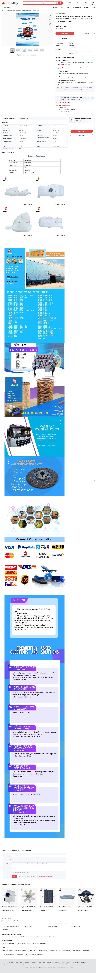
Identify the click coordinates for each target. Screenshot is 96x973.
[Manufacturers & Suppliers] (10, 3)
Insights (86, 962)
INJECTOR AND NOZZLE (7, 924)
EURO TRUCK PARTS (76, 926)
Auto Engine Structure (26, 10)
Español (17, 964)
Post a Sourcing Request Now (44, 876)
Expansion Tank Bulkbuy (37, 954)
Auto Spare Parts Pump (22, 954)
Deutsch (45, 964)
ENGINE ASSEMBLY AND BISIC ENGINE (57, 924)
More (3, 957)
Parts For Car (32, 950)
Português (23, 964)
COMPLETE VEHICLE (53, 926)
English (12, 964)
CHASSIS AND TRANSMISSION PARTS (10, 926)
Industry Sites (57, 962)
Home (3, 10)
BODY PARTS (74, 924)
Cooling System (36, 10)
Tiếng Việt (82, 964)
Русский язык (34, 964)
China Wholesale (41, 962)
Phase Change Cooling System (39, 943)
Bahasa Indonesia (89, 964)
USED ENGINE (5, 929)
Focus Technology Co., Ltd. (38, 967)
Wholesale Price (50, 962)
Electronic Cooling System (9, 943)
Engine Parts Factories (20, 950)
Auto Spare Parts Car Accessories (81, 950)
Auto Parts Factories (7, 950)
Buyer (61, 7)
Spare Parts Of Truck (55, 950)
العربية (56, 964)
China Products (19, 962)
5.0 (76, 120)
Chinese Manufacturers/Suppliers (30, 962)
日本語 (64, 964)
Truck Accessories (42, 950)
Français (28, 964)
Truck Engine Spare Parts (8, 954)
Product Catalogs (22, 921)
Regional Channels (66, 962)
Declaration (63, 967)
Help (68, 7)
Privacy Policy (70, 967)
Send (14, 876)
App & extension (77, 7)
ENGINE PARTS (28, 926)
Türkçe (77, 964)
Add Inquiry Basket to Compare (27, 55)
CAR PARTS (27, 924)
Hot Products (11, 962)
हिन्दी (68, 964)
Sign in (92, 4)
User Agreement (56, 967)
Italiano (40, 964)
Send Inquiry (65, 33)
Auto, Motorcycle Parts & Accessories (13, 10)
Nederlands (51, 964)
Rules (93, 7)
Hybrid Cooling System (23, 943)
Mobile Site (80, 962)
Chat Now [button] (86, 33)
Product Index (74, 962)
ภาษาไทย (72, 964)
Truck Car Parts (66, 950)
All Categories (7, 7)
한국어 (60, 964)
